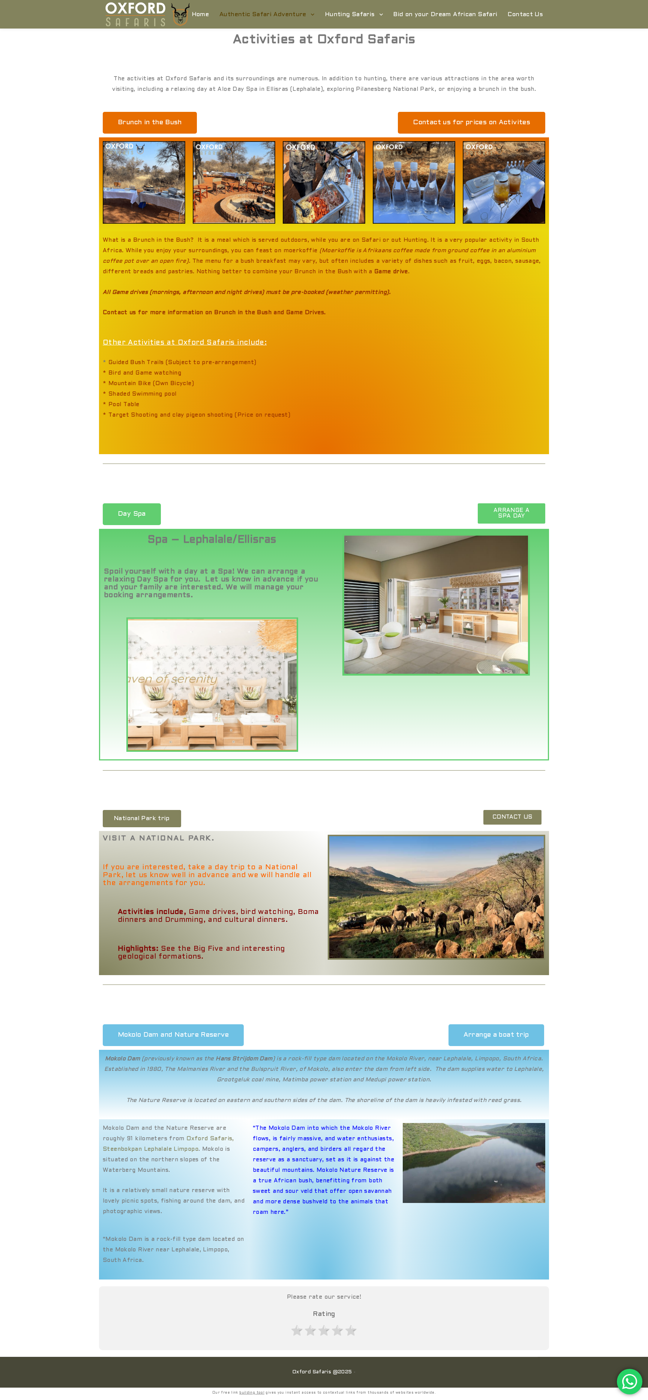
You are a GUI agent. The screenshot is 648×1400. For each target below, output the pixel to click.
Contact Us (525, 14)
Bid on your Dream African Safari (445, 14)
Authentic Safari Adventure (262, 14)
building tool (251, 1392)
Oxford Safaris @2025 (322, 1372)
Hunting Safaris (350, 14)
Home (200, 14)
